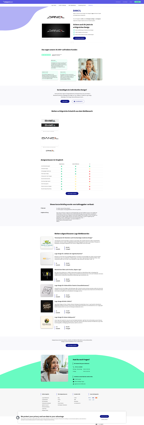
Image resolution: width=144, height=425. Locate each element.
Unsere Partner (61, 403)
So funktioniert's (78, 101)
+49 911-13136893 (78, 367)
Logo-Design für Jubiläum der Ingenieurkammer (68, 254)
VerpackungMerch (82, 5)
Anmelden (137, 1)
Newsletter (76, 401)
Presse (59, 399)
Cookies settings (104, 419)
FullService (90, 5)
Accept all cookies (104, 416)
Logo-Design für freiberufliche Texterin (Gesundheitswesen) (72, 285)
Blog (59, 397)
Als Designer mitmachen (62, 405)
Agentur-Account (45, 405)
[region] (72, 417)
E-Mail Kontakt (77, 379)
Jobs (59, 401)
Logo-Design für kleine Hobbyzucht (65, 317)
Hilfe (75, 399)
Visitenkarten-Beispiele (46, 403)
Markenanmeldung (45, 406)
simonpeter (53, 147)
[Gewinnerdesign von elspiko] (56, 37)
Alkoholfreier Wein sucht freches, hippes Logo (68, 269)
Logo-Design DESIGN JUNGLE (63, 301)
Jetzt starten (65, 101)
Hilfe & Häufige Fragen (78, 381)
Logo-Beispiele (45, 399)
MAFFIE (52, 131)
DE (97, 424)
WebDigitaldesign (72, 5)
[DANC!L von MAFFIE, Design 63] (50, 122)
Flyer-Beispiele (45, 401)
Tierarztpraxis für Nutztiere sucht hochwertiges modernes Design (73, 238)
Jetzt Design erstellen (79, 38)
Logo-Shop (44, 408)
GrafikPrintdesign (62, 5)
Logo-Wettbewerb (45, 397)
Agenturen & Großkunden (79, 384)
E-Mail (75, 397)
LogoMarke (53, 5)
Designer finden (45, 410)
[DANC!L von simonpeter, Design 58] (50, 138)
